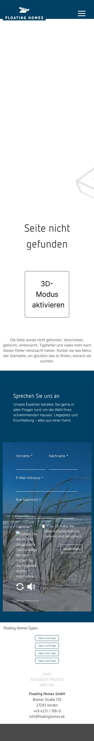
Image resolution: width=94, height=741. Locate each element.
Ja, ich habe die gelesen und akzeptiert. (63, 531)
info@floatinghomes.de (47, 716)
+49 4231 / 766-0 (47, 710)
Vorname (24, 456)
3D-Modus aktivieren (48, 294)
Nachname (58, 456)
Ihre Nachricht (28, 500)
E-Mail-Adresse (29, 478)
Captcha (24, 527)
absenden (71, 548)
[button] (20, 586)
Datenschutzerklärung (62, 531)
